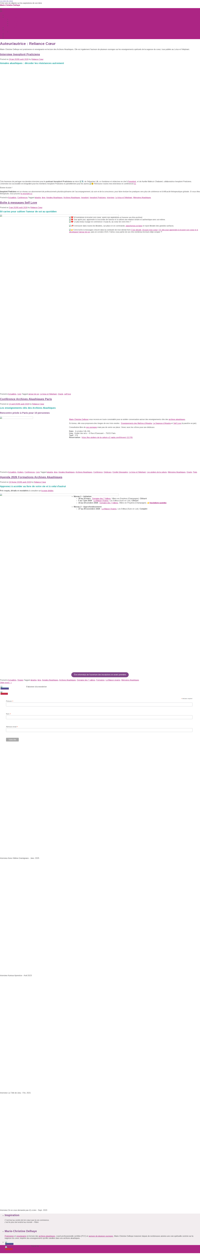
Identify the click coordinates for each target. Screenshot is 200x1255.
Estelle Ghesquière (120, 472)
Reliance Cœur (15, 32)
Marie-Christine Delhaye (79, 419)
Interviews (13, 25)
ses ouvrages (91, 427)
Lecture (12, 19)
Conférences (14, 23)
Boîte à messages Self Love (18, 202)
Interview (110, 198)
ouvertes (158, 503)
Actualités (12, 198)
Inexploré (132, 181)
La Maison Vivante (100, 501)
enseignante (21, 1236)
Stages (20, 680)
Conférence (98, 472)
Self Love (177, 423)
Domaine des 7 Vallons (101, 499)
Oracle (60, 394)
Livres (7, 34)
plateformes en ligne (134, 226)
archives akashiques (177, 419)
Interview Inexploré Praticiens (20, 54)
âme (43, 198)
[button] (1, 9)
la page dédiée (47, 491)
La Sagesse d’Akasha (162, 423)
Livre (19, 394)
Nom (8, 714)
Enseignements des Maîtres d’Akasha (136, 423)
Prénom (9, 701)
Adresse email (12, 727)
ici (135, 184)
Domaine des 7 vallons (86, 680)
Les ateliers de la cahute (157, 472)
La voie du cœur (6, 1)
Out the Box (44, 1246)
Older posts (6, 683)
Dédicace (107, 472)
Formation (100, 680)
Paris (195, 472)
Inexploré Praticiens (98, 198)
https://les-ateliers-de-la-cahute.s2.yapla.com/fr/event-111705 (107, 437)
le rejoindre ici (26, 194)
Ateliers (20, 472)
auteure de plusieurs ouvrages (101, 1236)
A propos (8, 15)
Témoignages (10, 36)
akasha (38, 198)
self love (67, 394)
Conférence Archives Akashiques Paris (26, 399)
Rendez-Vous (10, 28)
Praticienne (9, 1236)
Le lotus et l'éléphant (123, 198)
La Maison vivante (113, 680)
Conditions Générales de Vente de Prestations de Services (54, 1250)
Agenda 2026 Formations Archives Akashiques (31, 477)
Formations (14, 21)
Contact (8, 38)
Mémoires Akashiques (142, 198)
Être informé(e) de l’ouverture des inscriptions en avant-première (100, 675)
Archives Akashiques (13, 17)
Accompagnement (12, 30)
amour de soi (33, 394)
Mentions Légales (38, 1252)
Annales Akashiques (54, 198)
